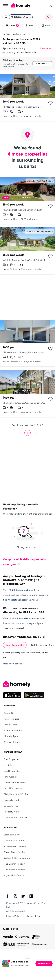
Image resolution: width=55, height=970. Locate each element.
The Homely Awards (14, 869)
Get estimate (42, 63)
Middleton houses (12, 663)
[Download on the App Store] (13, 695)
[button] (27, 17)
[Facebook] (7, 896)
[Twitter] (23, 896)
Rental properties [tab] (15, 645)
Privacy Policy (13, 915)
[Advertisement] (27, 297)
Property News (11, 811)
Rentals (8, 764)
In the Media (10, 724)
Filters (13, 25)
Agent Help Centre (14, 875)
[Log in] (50, 5)
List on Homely (12, 834)
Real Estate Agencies (15, 782)
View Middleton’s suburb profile (19, 589)
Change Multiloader (14, 840)
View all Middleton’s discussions (19, 618)
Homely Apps (11, 736)
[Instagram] (15, 896)
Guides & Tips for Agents (17, 857)
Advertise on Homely (15, 846)
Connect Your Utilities (15, 817)
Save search (44, 963)
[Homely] (27, 684)
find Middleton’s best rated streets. (21, 599)
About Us (9, 712)
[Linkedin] (31, 896)
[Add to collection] (50, 103)
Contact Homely (13, 742)
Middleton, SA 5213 (20, 34)
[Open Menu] (5, 5)
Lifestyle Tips (11, 805)
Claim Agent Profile (14, 852)
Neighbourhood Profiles (16, 794)
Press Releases (11, 718)
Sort (31, 25)
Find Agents (10, 776)
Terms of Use (33, 915)
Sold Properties (12, 770)
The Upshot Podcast (14, 863)
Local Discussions (13, 788)
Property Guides (12, 799)
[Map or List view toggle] (48, 17)
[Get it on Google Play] (34, 695)
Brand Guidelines (13, 730)
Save (47, 25)
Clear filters (46, 48)
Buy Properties (11, 759)
